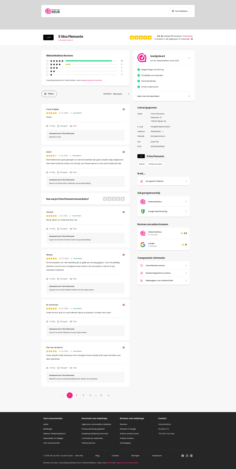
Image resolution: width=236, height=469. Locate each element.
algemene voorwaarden (127, 462)
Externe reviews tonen (129, 433)
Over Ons (79, 455)
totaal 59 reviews (172, 36)
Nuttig (52, 126)
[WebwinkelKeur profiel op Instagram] (187, 455)
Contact (115, 455)
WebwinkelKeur (155, 232)
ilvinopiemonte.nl (66, 40)
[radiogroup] (141, 37)
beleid (109, 462)
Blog (97, 455)
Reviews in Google (128, 429)
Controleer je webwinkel (92, 438)
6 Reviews (152, 246)
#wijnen (142, 164)
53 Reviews (153, 234)
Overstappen (125, 443)
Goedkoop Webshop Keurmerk (95, 433)
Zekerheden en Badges (53, 438)
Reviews (123, 424)
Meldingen (47, 429)
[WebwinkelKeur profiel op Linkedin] (191, 455)
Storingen (135, 455)
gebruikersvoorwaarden (93, 80)
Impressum (157, 455)
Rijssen (161, 121)
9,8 (160, 36)
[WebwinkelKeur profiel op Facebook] (182, 455)
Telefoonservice (88, 443)
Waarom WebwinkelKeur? (54, 433)
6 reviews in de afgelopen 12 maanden (172, 39)
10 (186, 244)
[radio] (132, 37)
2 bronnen (188, 36)
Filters (51, 93)
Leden (45, 424)
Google (151, 243)
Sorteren (107, 93)
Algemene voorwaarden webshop (96, 424)
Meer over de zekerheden (148, 96)
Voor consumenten (51, 443)
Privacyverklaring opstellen (93, 429)
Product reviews (127, 438)
